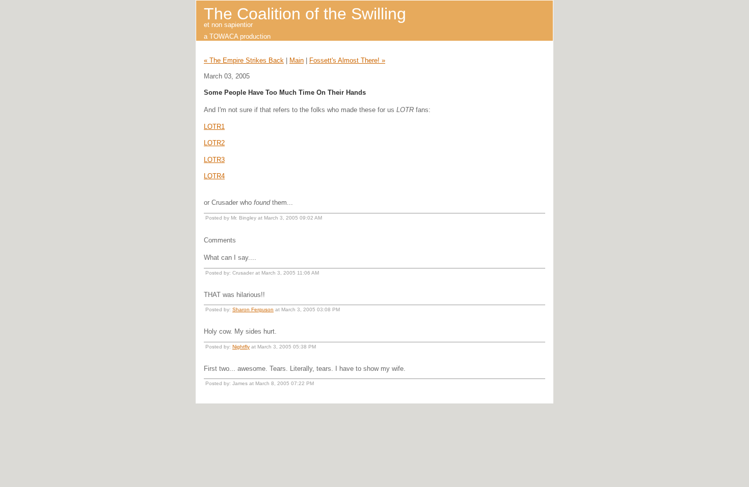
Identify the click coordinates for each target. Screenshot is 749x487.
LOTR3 (214, 160)
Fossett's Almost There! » (347, 60)
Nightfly (241, 346)
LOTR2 (214, 143)
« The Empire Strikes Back (244, 60)
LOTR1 (214, 126)
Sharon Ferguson (253, 309)
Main (296, 60)
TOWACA (223, 36)
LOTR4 (214, 176)
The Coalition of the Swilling (305, 14)
